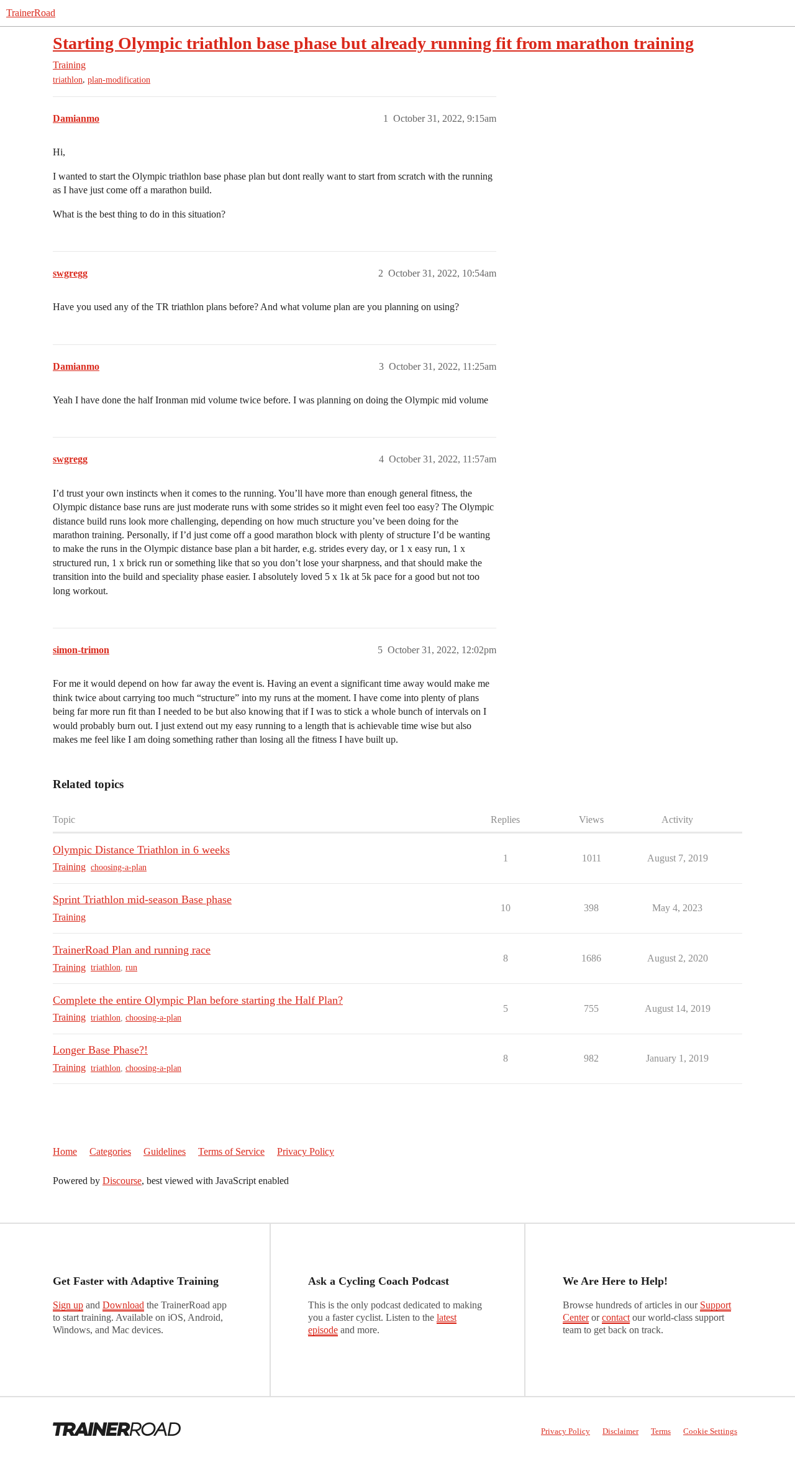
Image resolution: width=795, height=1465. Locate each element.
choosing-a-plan (119, 867)
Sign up (68, 1305)
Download (123, 1305)
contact (616, 1317)
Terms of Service (231, 1151)
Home (65, 1151)
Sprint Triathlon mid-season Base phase (142, 899)
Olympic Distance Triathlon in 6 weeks (141, 849)
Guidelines (164, 1151)
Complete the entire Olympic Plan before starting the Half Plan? (198, 1000)
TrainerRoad (30, 12)
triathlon (68, 80)
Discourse (122, 1180)
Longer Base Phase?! (100, 1050)
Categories (110, 1151)
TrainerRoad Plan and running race (132, 950)
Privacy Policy (305, 1151)
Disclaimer (620, 1431)
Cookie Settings (710, 1431)
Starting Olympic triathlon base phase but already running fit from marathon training (373, 43)
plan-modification (119, 80)
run (131, 967)
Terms (661, 1431)
